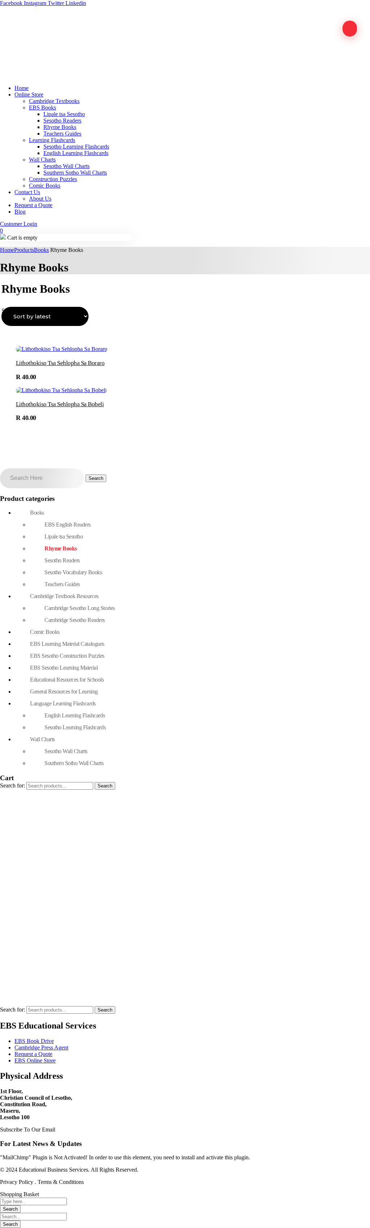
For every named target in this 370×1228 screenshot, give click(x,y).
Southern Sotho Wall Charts (74, 763)
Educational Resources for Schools (67, 680)
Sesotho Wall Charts (65, 751)
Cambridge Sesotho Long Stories (79, 608)
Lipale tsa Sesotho (63, 536)
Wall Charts (42, 739)
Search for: (12, 785)
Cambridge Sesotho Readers (74, 620)
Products (24, 250)
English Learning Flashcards (74, 715)
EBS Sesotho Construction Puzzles (67, 656)
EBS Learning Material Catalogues (67, 644)
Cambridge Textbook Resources (64, 596)
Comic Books (45, 632)
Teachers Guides (62, 584)
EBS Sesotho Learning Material (64, 668)
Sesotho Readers (62, 560)
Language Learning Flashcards (63, 703)
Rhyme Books (60, 548)
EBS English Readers (67, 524)
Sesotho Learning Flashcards (75, 727)
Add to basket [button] (58, 377)
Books (41, 250)
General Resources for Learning (64, 691)
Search (105, 786)
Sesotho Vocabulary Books (73, 572)
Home (7, 250)
